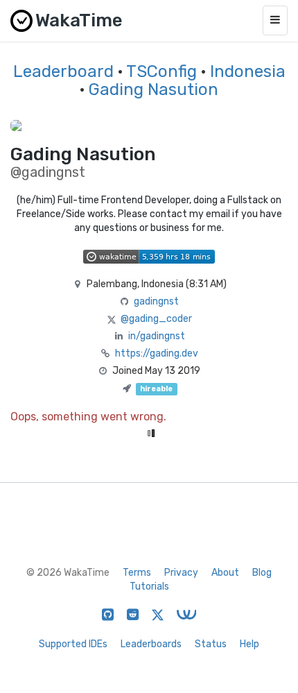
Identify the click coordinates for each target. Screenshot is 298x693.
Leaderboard (63, 71)
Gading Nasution (153, 89)
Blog (262, 573)
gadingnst (156, 301)
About (225, 573)
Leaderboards (151, 644)
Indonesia (248, 71)
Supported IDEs (73, 644)
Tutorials (149, 586)
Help (249, 644)
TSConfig (161, 71)
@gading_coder (156, 319)
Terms (137, 573)
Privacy (181, 573)
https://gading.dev (156, 353)
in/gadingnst (156, 336)
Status (211, 644)
